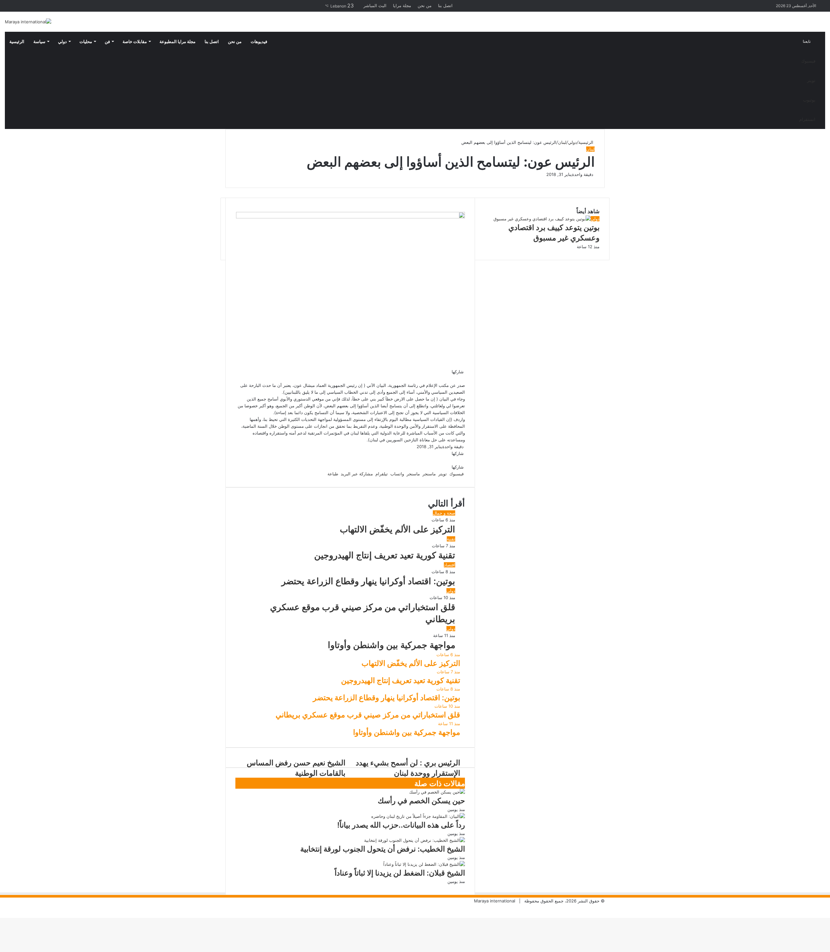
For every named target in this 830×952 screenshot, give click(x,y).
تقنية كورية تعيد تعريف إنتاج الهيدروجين (384, 555)
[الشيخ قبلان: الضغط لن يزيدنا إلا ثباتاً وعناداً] (424, 864)
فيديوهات (259, 41)
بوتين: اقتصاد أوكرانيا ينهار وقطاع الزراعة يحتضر (368, 581)
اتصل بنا (445, 5)
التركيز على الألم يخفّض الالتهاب (397, 529)
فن (107, 41)
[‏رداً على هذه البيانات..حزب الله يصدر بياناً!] (418, 816)
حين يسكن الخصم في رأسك (421, 800)
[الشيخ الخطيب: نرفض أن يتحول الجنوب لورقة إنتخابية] (414, 840)
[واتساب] (459, 378)
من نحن (425, 5)
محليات (85, 41)
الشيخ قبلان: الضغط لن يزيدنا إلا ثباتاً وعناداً (400, 872)
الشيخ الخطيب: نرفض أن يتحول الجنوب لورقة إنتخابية (382, 848)
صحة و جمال (444, 513)
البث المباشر (374, 5)
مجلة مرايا (402, 5)
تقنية (451, 538)
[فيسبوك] (464, 378)
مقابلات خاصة (135, 41)
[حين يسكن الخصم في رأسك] (437, 792)
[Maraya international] (28, 21)
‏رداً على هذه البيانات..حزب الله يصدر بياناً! (401, 825)
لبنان (562, 142)
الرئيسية (16, 41)
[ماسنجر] (461, 378)
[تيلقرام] (457, 378)
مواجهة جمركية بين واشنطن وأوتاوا (391, 645)
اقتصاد (449, 564)
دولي (62, 41)
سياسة (39, 41)
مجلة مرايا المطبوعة (178, 41)
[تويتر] (463, 378)
